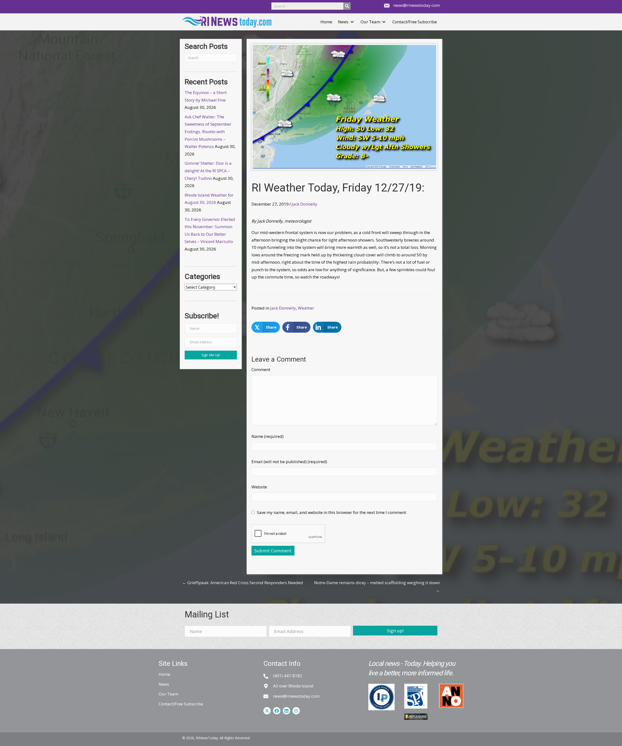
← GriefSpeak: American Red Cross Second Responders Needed (242, 582)
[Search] (347, 6)
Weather (306, 308)
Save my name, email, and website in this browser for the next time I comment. (332, 512)
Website (259, 487)
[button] (352, 22)
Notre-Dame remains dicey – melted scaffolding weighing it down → (377, 586)
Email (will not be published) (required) (289, 461)
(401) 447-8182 (287, 675)
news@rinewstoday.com (416, 5)
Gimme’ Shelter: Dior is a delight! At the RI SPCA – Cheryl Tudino (208, 170)
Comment (260, 369)
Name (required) (267, 436)
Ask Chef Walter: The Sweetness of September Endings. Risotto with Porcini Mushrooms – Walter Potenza (208, 131)
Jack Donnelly (304, 204)
